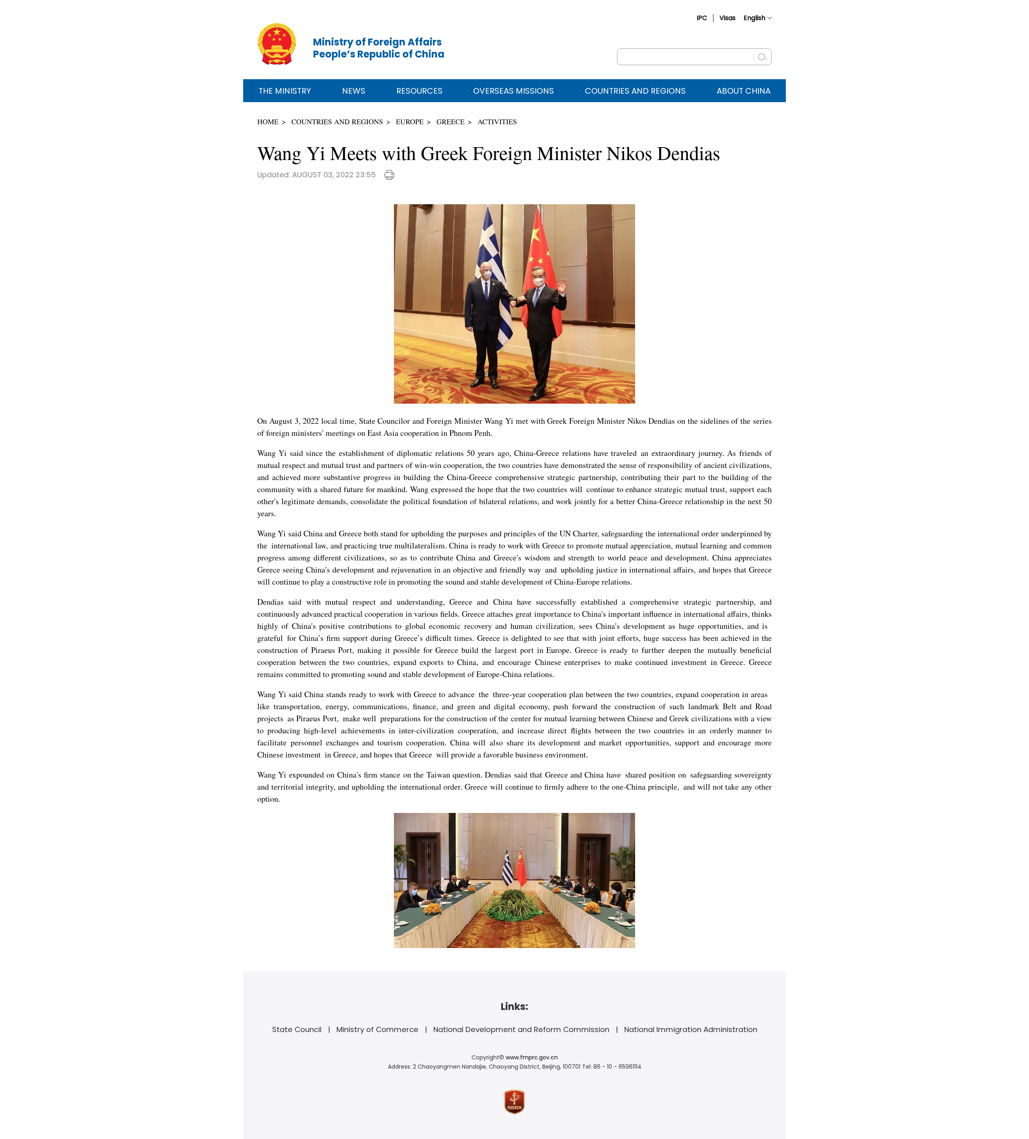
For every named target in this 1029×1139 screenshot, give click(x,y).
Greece (451, 121)
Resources (419, 90)
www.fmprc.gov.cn (532, 1057)
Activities (497, 121)
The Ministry (284, 90)
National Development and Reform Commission (521, 1029)
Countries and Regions (635, 90)
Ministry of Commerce (377, 1029)
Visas (727, 18)
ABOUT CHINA (744, 90)
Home (268, 121)
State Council (297, 1029)
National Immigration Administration (690, 1029)
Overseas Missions (513, 90)
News (353, 90)
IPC (702, 18)
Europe (410, 121)
